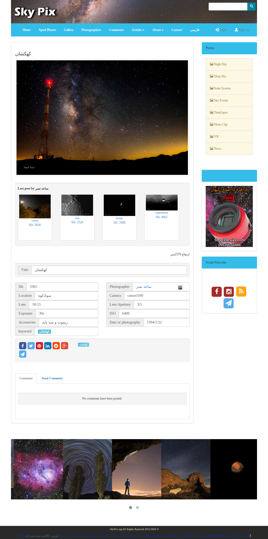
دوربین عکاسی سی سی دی (42, 535)
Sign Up (243, 30)
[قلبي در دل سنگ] (187, 469)
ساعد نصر (144, 287)
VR (216, 136)
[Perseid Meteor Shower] (89, 469)
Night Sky (220, 64)
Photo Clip (220, 124)
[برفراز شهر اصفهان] (138, 469)
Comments (26, 378)
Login (223, 30)
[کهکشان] (102, 117)
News (217, 148)
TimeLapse (220, 112)
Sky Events (220, 100)
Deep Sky (219, 76)
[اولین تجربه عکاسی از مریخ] (236, 469)
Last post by (33, 188)
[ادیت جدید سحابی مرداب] (40, 469)
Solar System (222, 88)
